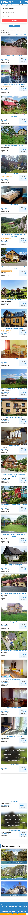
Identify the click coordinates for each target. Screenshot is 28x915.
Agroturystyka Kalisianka (14, 55)
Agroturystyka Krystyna (14, 417)
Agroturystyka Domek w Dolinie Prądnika (14, 593)
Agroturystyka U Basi (14, 707)
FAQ (3, 906)
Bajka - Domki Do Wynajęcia (14, 174)
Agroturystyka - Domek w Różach (14, 84)
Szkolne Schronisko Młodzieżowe (14, 359)
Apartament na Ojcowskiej (14, 736)
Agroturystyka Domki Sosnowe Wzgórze (14, 388)
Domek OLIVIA (14, 446)
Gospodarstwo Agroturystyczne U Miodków (14, 116)
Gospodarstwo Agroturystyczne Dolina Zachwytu (14, 235)
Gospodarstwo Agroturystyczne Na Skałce (14, 650)
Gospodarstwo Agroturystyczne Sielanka (14, 504)
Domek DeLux (14, 765)
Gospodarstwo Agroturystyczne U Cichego (14, 535)
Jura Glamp (14, 801)
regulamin (23, 905)
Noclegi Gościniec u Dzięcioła (14, 145)
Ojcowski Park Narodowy (14, 879)
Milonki (2, 149)
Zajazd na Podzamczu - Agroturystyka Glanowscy (14, 268)
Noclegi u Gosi (14, 622)
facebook (5, 905)
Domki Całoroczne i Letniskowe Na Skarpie (14, 475)
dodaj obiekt (16, 908)
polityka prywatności (11, 906)
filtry (15, 26)
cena (14, 34)
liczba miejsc (19, 34)
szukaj (15, 20)
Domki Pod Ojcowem (14, 299)
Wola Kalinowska (5, 59)
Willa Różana (14, 205)
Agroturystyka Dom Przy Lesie (14, 565)
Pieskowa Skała (4, 274)
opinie (25, 34)
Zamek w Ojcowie (14, 895)
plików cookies (15, 914)
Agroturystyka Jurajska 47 (14, 679)
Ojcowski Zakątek (14, 830)
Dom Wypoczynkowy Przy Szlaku (14, 328)
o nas (20, 906)
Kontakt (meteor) (14, 905)
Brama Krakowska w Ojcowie (14, 862)
